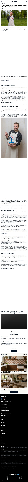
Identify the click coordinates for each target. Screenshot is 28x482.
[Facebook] (1, 398)
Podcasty (2, 430)
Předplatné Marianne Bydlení (6, 401)
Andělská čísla (13, 447)
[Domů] (14, 1)
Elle (1, 437)
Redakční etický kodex (4, 409)
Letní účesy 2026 (13, 451)
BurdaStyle (20, 477)
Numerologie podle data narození (21, 447)
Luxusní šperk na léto (17, 451)
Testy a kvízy (10, 447)
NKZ (7, 477)
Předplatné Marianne (4, 399)
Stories (2, 427)
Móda (2, 419)
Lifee (1, 442)
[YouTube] (4, 398)
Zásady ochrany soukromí (5, 410)
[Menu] (1, 1)
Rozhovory (3, 3)
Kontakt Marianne (4, 404)
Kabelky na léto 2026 (9, 451)
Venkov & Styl (3, 433)
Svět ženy (2, 439)
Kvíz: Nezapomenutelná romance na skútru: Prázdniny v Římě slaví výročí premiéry (9, 462)
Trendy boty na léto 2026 (3, 451)
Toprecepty (3, 443)
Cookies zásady (3, 415)
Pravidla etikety (2, 447)
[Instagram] (2, 398)
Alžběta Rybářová (3, 8)
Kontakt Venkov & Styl (4, 407)
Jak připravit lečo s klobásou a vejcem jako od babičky (16, 455)
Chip (1, 440)
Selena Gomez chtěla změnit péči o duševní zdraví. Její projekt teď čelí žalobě (8, 466)
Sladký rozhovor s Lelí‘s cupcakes (9, 268)
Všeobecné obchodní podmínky (6, 413)
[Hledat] (26, 1)
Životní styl (3, 422)
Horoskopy (3, 428)
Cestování (16, 447)
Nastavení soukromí (4, 412)
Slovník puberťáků (6, 447)
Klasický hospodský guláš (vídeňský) (6, 455)
